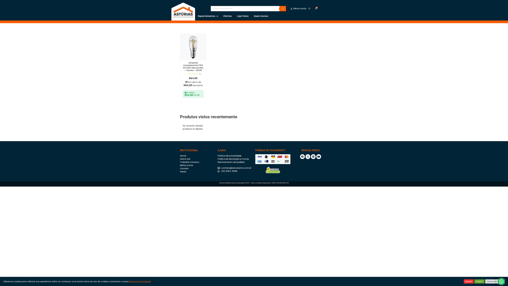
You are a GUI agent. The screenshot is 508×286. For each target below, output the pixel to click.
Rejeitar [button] (468, 281)
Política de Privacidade (140, 281)
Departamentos (206, 16)
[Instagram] (307, 156)
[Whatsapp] (501, 281)
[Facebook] (302, 156)
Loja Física (242, 16)
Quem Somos (261, 16)
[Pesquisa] (282, 8)
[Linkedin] (313, 156)
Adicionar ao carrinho (196, 59)
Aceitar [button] (479, 281)
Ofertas (227, 16)
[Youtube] (318, 156)
